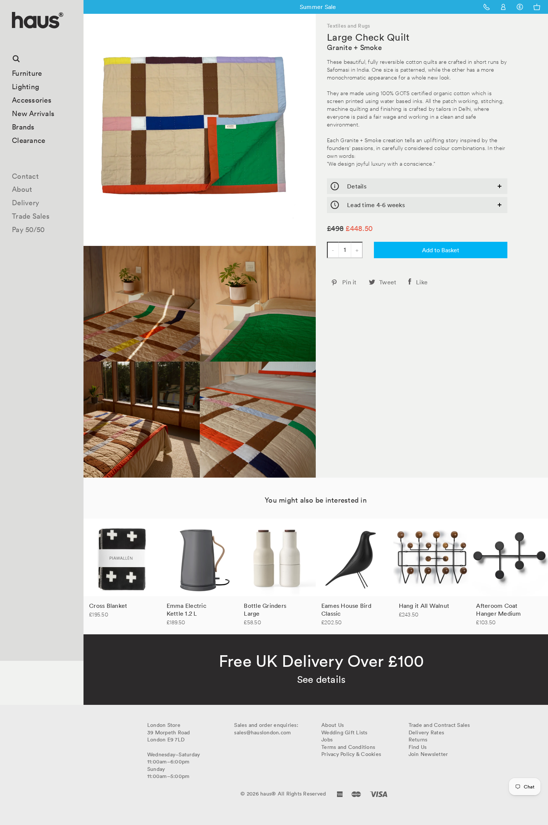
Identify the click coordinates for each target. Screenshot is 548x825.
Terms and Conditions (348, 747)
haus (14, 37)
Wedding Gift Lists (344, 732)
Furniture (27, 73)
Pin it (349, 282)
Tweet (387, 282)
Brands (23, 126)
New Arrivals (33, 113)
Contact (25, 176)
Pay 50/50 (28, 229)
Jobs (327, 739)
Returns (418, 739)
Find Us (418, 747)
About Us (332, 725)
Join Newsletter (428, 754)
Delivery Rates (426, 732)
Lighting (25, 86)
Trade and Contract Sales (439, 725)
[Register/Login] (503, 7)
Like (422, 282)
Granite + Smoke (354, 47)
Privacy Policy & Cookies (351, 754)
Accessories (31, 100)
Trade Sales (31, 216)
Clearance (28, 140)
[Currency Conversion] (519, 7)
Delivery (25, 202)
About (22, 189)
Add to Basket (440, 250)
